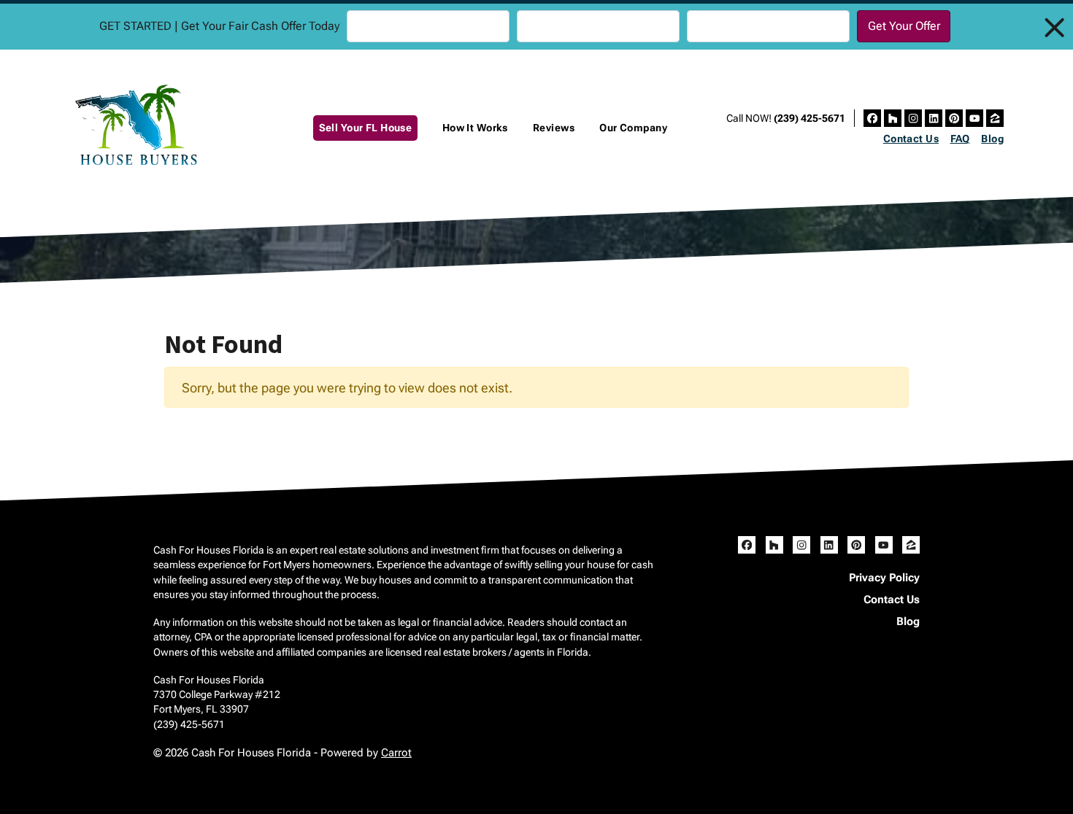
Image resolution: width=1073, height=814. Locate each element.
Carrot (396, 752)
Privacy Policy (884, 577)
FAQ (960, 138)
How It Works (475, 128)
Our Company (633, 128)
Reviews (553, 128)
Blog (992, 138)
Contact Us (911, 138)
